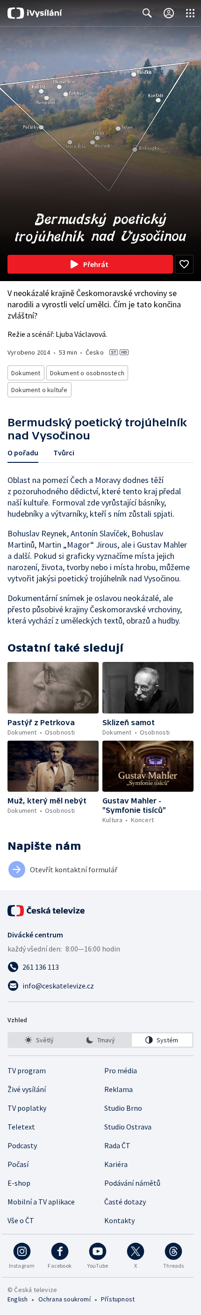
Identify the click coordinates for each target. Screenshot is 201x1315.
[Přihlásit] (168, 13)
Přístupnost (118, 1299)
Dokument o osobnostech (87, 373)
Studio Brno (123, 1108)
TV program (26, 1070)
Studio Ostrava (127, 1126)
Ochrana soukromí (64, 1299)
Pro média (120, 1070)
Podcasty (22, 1145)
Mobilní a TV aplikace (41, 1201)
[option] (39, 1040)
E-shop (18, 1183)
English (17, 1299)
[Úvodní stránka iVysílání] (34, 13)
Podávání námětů (132, 1183)
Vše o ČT (20, 1220)
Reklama (118, 1089)
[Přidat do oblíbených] (184, 264)
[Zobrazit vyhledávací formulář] (147, 13)
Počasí (18, 1164)
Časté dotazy (125, 1201)
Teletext (21, 1126)
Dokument (26, 373)
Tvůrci (63, 452)
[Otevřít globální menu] (190, 13)
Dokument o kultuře (39, 390)
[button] (53, 687)
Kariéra (116, 1164)
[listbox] (100, 1040)
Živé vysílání (26, 1089)
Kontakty (119, 1220)
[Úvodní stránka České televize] (46, 910)
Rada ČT (117, 1145)
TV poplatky (26, 1108)
